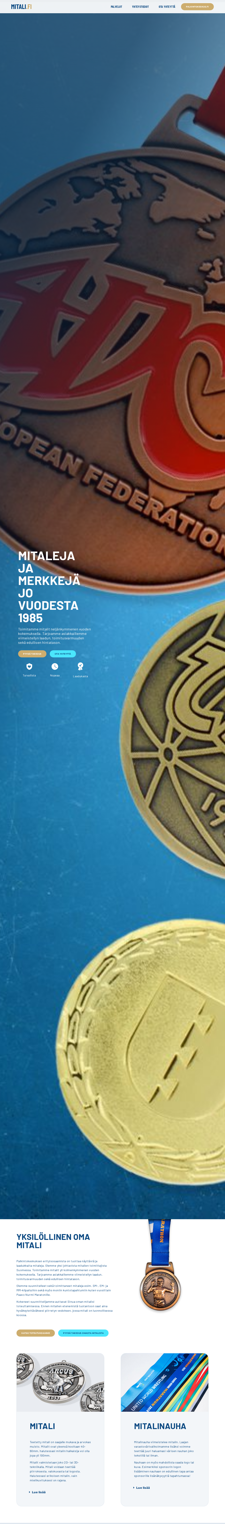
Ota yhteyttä (167, 6)
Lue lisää (39, 1492)
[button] (60, 1492)
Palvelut (116, 6)
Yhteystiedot (140, 6)
